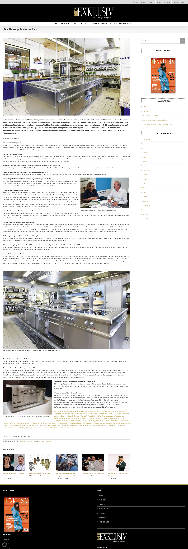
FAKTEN (6, 544)
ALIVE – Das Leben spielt (151, 107)
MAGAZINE (102, 504)
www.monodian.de (69, 428)
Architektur (146, 144)
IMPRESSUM (103, 517)
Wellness (146, 214)
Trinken (145, 210)
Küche (35, 441)
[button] (4, 544)
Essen (144, 157)
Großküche (23, 441)
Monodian (41, 441)
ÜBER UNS (102, 500)
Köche (145, 175)
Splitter (145, 197)
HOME (101, 495)
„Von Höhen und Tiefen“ (150, 116)
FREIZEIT (7, 539)
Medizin (145, 183)
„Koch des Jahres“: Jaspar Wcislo (34, 473)
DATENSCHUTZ (104, 522)
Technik (145, 201)
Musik (145, 192)
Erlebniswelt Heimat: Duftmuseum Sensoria (157, 124)
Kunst (144, 179)
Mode (144, 188)
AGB (100, 526)
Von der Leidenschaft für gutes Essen (155, 120)
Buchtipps (146, 111)
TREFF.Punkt (147, 205)
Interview (30, 441)
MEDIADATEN (103, 509)
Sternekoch (48, 441)
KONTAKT (102, 513)
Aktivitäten (146, 139)
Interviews (146, 170)
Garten (145, 166)
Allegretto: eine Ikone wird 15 (113, 473)
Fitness (145, 161)
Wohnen (145, 219)
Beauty (145, 148)
